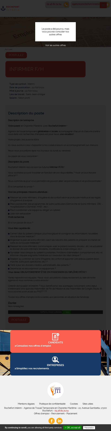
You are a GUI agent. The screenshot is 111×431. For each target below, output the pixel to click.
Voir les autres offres (55, 45)
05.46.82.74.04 (62, 410)
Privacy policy (102, 428)
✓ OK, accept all (72, 427)
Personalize (89, 428)
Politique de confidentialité (52, 404)
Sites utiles (88, 404)
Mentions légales (26, 404)
